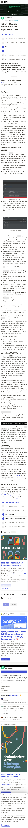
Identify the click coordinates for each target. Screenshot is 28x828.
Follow (14, 672)
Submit (6, 604)
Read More (5, 588)
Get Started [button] (6, 825)
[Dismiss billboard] (26, 795)
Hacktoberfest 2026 (19, 574)
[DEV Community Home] (6, 2)
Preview (14, 604)
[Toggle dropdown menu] (26, 532)
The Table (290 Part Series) (10, 35)
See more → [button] (5, 659)
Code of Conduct (10, 609)
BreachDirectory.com (7, 495)
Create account (22, 2)
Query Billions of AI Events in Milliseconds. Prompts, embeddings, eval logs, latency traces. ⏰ (13, 635)
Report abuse (19, 609)
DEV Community (14, 695)
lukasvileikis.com (21, 499)
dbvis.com (16, 20)
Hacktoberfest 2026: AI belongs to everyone (12, 564)
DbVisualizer (8, 17)
